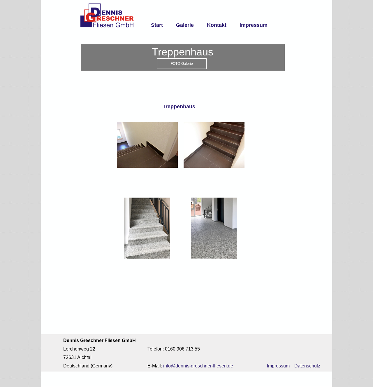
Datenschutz (307, 365)
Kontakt (216, 25)
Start (157, 25)
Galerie (185, 25)
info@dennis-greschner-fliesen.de (198, 365)
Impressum (254, 25)
